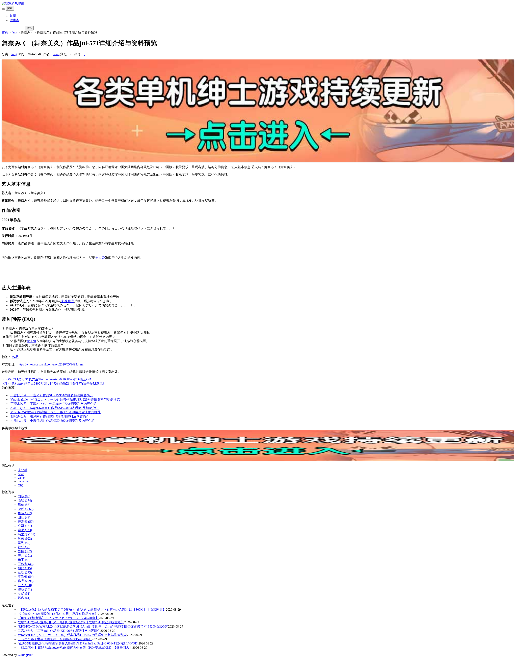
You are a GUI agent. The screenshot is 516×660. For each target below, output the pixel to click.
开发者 (25, 521)
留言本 (14, 20)
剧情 (25, 551)
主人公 (100, 257)
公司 (25, 526)
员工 (24, 559)
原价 (24, 504)
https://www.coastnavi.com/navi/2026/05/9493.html (50, 364)
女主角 (31, 341)
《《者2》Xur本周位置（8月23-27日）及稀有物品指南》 (58, 613)
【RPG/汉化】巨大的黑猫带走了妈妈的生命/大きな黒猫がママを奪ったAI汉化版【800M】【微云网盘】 (92, 609)
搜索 (9, 8)
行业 (24, 547)
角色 (25, 513)
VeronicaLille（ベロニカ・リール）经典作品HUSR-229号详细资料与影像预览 (72, 635)
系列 (24, 542)
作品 (15, 357)
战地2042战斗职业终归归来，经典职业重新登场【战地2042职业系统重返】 (71, 622)
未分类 (22, 470)
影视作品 (67, 301)
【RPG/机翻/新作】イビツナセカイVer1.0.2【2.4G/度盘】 (58, 618)
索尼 (25, 530)
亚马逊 (25, 576)
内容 (24, 496)
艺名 (24, 598)
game (21, 477)
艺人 (25, 585)
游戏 (25, 509)
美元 (25, 555)
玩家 (25, 538)
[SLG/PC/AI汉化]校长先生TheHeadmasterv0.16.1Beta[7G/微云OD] (47, 379)
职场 (25, 589)
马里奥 (26, 534)
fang (14, 32)
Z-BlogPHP (25, 655)
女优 (24, 593)
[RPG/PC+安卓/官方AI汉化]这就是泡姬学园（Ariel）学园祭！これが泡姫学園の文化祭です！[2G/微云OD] (93, 626)
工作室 (25, 564)
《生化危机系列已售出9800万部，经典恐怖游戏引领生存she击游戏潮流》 (54, 383)
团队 (24, 517)
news (56, 54)
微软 (25, 500)
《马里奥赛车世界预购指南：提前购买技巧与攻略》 (55, 639)
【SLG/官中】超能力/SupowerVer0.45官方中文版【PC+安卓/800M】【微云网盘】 (75, 647)
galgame (23, 481)
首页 (13, 16)
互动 (25, 572)
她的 (25, 568)
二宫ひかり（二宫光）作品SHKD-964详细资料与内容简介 (59, 630)
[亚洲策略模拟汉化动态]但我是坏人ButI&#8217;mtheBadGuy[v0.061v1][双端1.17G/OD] (78, 643)
